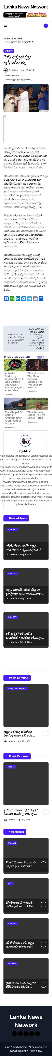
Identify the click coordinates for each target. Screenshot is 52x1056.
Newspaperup (17, 1051)
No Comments (12, 75)
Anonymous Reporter (24, 688)
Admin (27, 451)
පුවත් (10, 883)
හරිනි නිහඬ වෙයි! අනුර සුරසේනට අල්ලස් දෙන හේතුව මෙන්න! (26, 550)
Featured (12, 964)
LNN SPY (9, 51)
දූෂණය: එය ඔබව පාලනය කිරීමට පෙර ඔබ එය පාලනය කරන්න (21, 986)
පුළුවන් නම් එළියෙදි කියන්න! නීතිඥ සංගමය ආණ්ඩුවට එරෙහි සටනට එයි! (28, 735)
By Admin (13, 70)
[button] (46, 714)
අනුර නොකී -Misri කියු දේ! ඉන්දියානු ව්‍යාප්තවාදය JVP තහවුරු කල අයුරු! (23, 594)
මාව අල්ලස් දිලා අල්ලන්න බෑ (18, 79)
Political (23, 767)
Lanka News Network (26, 6)
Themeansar (34, 1051)
